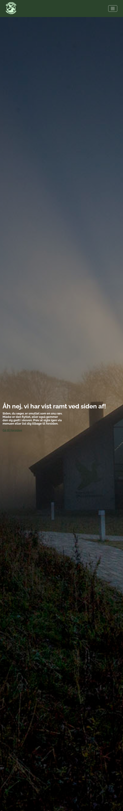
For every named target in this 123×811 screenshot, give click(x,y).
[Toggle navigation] (112, 8)
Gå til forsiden (12, 430)
